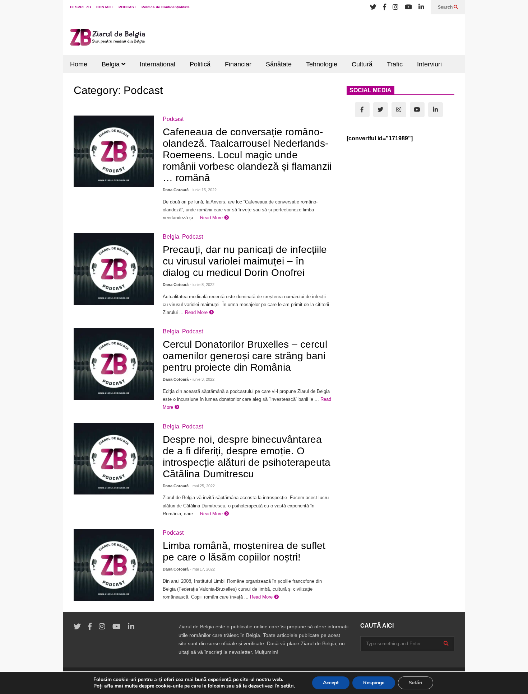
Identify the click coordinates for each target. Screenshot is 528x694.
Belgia (111, 64)
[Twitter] (373, 7)
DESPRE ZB (80, 7)
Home (78, 64)
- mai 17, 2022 (202, 569)
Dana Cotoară (176, 190)
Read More (212, 217)
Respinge (373, 682)
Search (446, 7)
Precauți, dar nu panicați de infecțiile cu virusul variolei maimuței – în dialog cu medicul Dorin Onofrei (245, 261)
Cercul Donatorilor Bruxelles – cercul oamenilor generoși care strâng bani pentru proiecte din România (245, 356)
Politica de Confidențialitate (166, 7)
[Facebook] (384, 7)
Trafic (395, 64)
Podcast (173, 119)
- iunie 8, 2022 (202, 284)
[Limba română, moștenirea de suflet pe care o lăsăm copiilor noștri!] (114, 565)
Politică (200, 64)
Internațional (157, 64)
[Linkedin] (421, 7)
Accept (331, 682)
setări (287, 686)
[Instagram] (395, 7)
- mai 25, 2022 (202, 486)
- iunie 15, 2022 (203, 190)
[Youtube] (408, 7)
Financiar (238, 64)
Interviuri (429, 64)
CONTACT (104, 7)
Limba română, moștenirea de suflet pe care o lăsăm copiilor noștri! (244, 551)
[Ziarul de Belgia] (107, 38)
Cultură (362, 64)
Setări (415, 682)
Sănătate (279, 64)
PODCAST (127, 7)
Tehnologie (321, 64)
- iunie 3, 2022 (202, 379)
